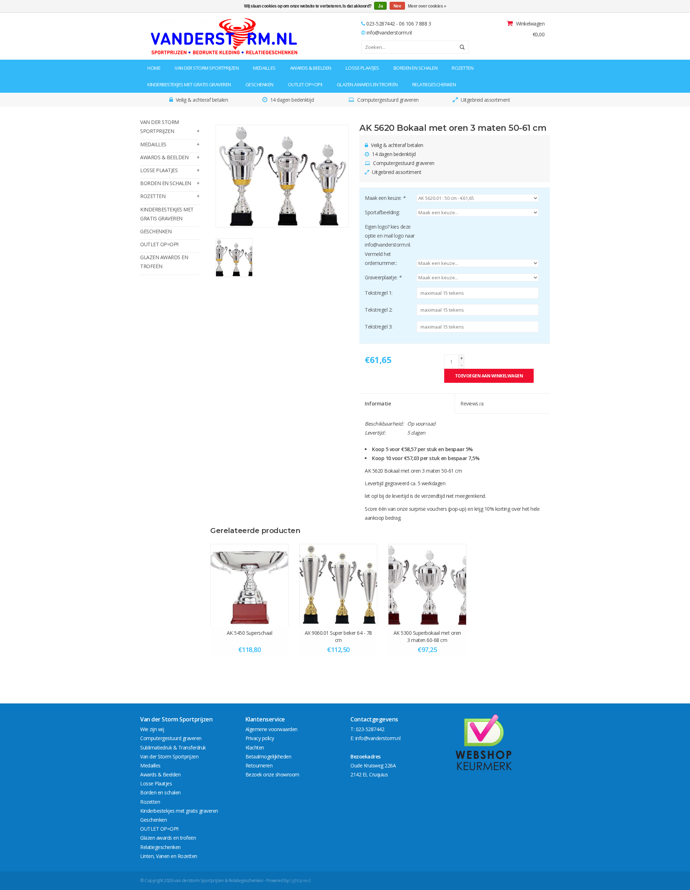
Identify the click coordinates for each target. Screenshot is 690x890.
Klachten (254, 747)
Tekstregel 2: (378, 309)
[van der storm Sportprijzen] (185, 36)
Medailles (264, 68)
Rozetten (462, 68)
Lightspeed (300, 880)
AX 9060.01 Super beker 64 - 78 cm (338, 636)
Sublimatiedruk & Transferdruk (173, 747)
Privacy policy (259, 738)
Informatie (378, 403)
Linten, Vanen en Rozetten (168, 856)
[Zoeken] (459, 47)
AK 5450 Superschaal (249, 632)
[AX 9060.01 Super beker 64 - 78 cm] (338, 585)
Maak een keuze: (385, 197)
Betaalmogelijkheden (268, 756)
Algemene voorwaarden (271, 729)
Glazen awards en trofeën (367, 84)
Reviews (471, 403)
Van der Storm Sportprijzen (207, 68)
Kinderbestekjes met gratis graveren (189, 84)
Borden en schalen (416, 68)
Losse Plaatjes (362, 68)
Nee (397, 6)
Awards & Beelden (310, 68)
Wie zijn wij (152, 729)
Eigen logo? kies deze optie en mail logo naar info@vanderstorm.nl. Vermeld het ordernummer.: (390, 244)
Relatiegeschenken (434, 84)
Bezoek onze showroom (272, 774)
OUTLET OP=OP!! (305, 84)
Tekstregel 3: (378, 326)
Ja (380, 6)
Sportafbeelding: (382, 212)
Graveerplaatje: (383, 277)
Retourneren (259, 765)
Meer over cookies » (427, 6)
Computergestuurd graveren (171, 738)
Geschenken (259, 84)
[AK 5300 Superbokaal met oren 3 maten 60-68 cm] (427, 585)
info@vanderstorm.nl (389, 32)
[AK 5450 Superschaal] (249, 585)
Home (153, 68)
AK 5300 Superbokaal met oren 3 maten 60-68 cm (427, 636)
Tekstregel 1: (378, 292)
